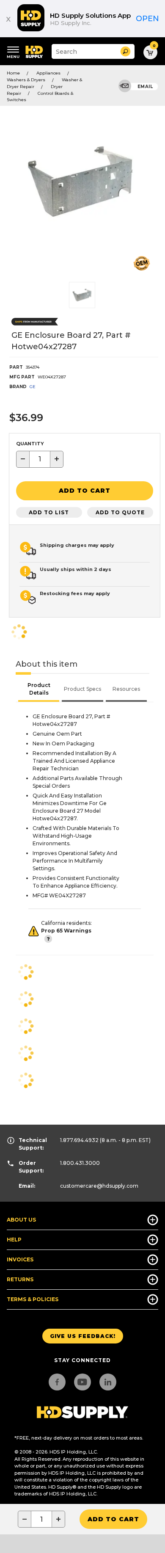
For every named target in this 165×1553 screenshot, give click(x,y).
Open (147, 18)
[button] (125, 51)
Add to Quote (120, 512)
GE (33, 386)
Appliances (48, 73)
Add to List (49, 512)
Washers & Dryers (26, 80)
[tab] (38, 690)
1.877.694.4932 (79, 1140)
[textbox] (39, 459)
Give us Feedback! (83, 1336)
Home (13, 73)
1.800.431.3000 (80, 1163)
